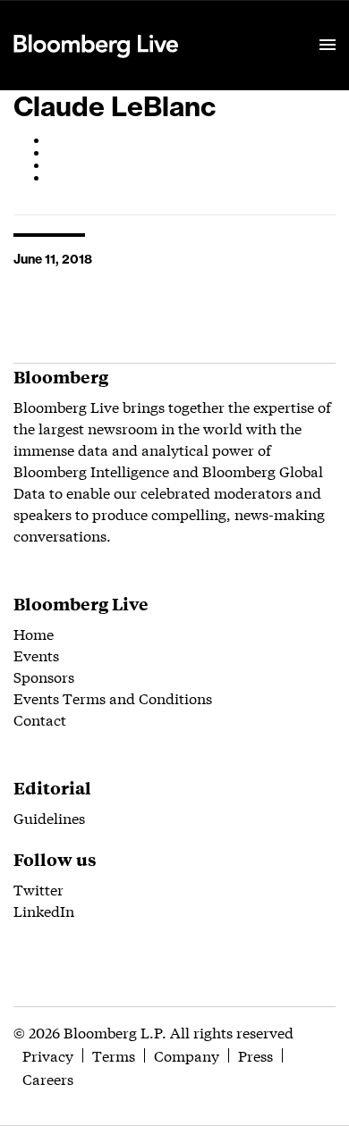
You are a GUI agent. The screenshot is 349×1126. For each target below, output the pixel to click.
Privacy (47, 1055)
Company (186, 1055)
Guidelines (49, 817)
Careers (47, 1078)
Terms (113, 1055)
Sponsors (43, 676)
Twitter (38, 888)
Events (36, 654)
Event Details (235, 23)
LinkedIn (43, 910)
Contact (39, 719)
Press (255, 1055)
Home (33, 633)
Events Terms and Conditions (112, 697)
